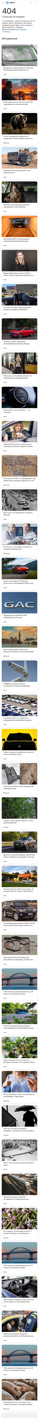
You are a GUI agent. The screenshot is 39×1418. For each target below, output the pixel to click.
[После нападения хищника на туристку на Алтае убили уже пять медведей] (19, 129)
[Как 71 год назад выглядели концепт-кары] (19, 1155)
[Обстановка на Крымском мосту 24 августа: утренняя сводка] (19, 984)
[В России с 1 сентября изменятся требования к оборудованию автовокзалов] (19, 369)
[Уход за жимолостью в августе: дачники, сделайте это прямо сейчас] (19, 1053)
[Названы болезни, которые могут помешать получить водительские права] (19, 437)
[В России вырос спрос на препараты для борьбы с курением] (19, 1087)
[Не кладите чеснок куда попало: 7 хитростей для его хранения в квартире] (19, 1224)
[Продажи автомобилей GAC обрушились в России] (19, 608)
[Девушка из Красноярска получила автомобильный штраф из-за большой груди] (19, 61)
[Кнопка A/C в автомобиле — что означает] (19, 403)
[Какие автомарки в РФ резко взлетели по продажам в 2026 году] (19, 574)
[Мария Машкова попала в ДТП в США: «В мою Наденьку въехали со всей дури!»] (19, 266)
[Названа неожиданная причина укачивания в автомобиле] (19, 197)
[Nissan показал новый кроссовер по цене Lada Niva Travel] (19, 745)
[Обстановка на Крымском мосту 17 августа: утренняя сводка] (19, 1258)
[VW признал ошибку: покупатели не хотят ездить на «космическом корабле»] (19, 1292)
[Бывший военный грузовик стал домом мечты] (19, 163)
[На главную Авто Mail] (12, 2)
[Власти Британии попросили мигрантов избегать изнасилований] (19, 642)
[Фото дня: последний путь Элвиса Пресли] (19, 505)
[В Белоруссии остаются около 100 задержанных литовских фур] (19, 95)
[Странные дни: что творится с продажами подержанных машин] (19, 711)
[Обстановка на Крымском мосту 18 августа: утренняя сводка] (19, 1361)
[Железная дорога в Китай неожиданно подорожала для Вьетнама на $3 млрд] (19, 1190)
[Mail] (7, 2)
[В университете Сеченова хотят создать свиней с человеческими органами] (19, 1395)
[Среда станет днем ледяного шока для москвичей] (19, 813)
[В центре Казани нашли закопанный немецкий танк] (19, 779)
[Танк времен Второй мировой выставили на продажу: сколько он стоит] (19, 950)
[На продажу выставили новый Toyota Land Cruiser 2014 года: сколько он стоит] (19, 916)
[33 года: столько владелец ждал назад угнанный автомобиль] (19, 300)
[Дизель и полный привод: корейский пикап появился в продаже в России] (19, 848)
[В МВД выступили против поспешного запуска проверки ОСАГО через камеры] (19, 676)
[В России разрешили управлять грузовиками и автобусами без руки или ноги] (19, 1019)
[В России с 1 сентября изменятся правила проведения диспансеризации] (19, 540)
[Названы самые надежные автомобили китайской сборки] (19, 334)
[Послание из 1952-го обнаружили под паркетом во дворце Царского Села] (19, 471)
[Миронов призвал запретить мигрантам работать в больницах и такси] (19, 1327)
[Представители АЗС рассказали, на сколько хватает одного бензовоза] (19, 882)
